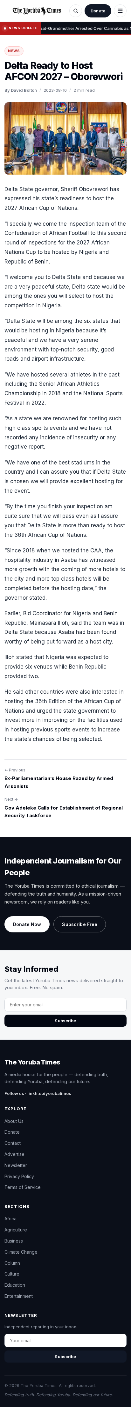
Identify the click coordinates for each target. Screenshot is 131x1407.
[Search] (75, 10)
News (14, 51)
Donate (98, 10)
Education (14, 1285)
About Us (14, 1121)
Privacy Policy (19, 1176)
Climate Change (21, 1252)
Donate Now (27, 924)
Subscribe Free (79, 924)
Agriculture (15, 1229)
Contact (12, 1143)
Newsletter (15, 1165)
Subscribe (65, 1020)
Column (12, 1263)
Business (13, 1241)
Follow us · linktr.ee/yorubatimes (37, 1093)
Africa (10, 1218)
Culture (11, 1274)
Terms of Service (22, 1187)
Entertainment (18, 1296)
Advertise (14, 1154)
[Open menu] (120, 10)
